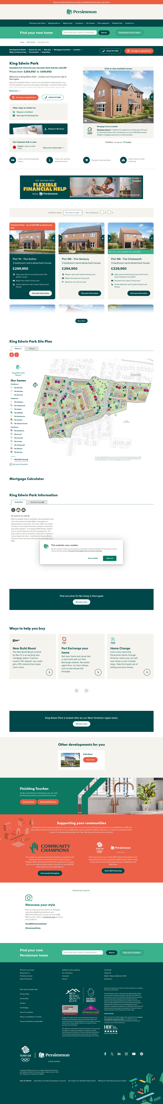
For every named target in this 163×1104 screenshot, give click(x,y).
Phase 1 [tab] (32, 348)
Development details (17, 49)
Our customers (103, 23)
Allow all (109, 558)
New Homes (31, 42)
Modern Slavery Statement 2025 (115, 976)
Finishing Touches (26, 976)
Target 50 (107, 973)
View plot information (40, 293)
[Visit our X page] (112, 1054)
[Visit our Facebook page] (105, 1054)
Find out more (28, 802)
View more (90, 759)
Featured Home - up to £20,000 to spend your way (31, 226)
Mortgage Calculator (62, 49)
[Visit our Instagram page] (126, 1054)
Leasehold (107, 970)
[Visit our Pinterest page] (141, 1054)
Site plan (47, 49)
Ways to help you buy (17, 52)
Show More (81, 321)
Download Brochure (48, 802)
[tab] (13, 510)
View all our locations (131, 952)
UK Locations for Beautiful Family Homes (82, 1081)
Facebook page (49, 917)
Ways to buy (67, 23)
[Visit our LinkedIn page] (119, 1054)
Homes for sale (35, 49)
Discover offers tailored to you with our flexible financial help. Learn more (81, 2)
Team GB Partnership (113, 870)
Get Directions (36, 502)
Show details (93, 558)
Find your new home (37, 23)
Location (76, 49)
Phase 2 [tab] (18, 348)
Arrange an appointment (141, 51)
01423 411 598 (112, 51)
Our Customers (67, 973)
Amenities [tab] (19, 502)
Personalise (34, 52)
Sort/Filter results (55, 212)
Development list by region (129, 32)
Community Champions (50, 873)
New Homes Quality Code (29, 989)
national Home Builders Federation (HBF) (123, 1018)
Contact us (129, 23)
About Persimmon (26, 979)
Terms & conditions (26, 1012)
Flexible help (117, 23)
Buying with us (54, 23)
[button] (88, 97)
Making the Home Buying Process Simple (112, 1081)
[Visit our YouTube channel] (134, 1054)
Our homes (90, 23)
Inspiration (46, 52)
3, (105, 212)
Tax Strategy (24, 1008)
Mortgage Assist (103, 130)
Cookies (23, 1003)
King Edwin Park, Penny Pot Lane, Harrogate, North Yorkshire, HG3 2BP (38, 67)
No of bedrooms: (92, 212)
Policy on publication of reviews (31, 1017)
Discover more (81, 602)
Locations (79, 23)
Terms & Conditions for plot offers (31, 1021)
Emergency (108, 979)
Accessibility (24, 998)
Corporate (65, 976)
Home (22, 42)
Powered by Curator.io (81, 890)
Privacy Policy (24, 994)
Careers (65, 979)
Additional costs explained (71, 970)
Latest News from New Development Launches (50, 1081)
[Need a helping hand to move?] (81, 187)
